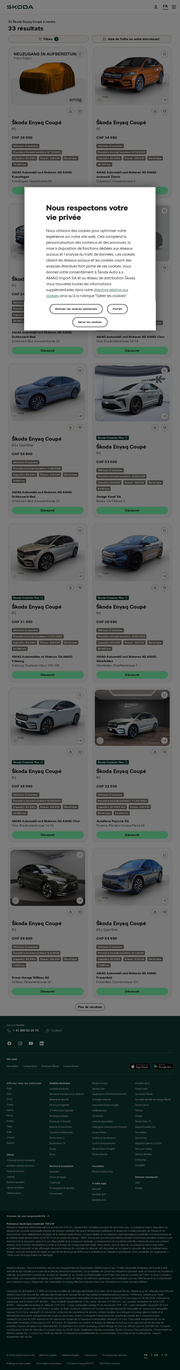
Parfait (117, 308)
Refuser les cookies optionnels (76, 308)
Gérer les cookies (90, 322)
